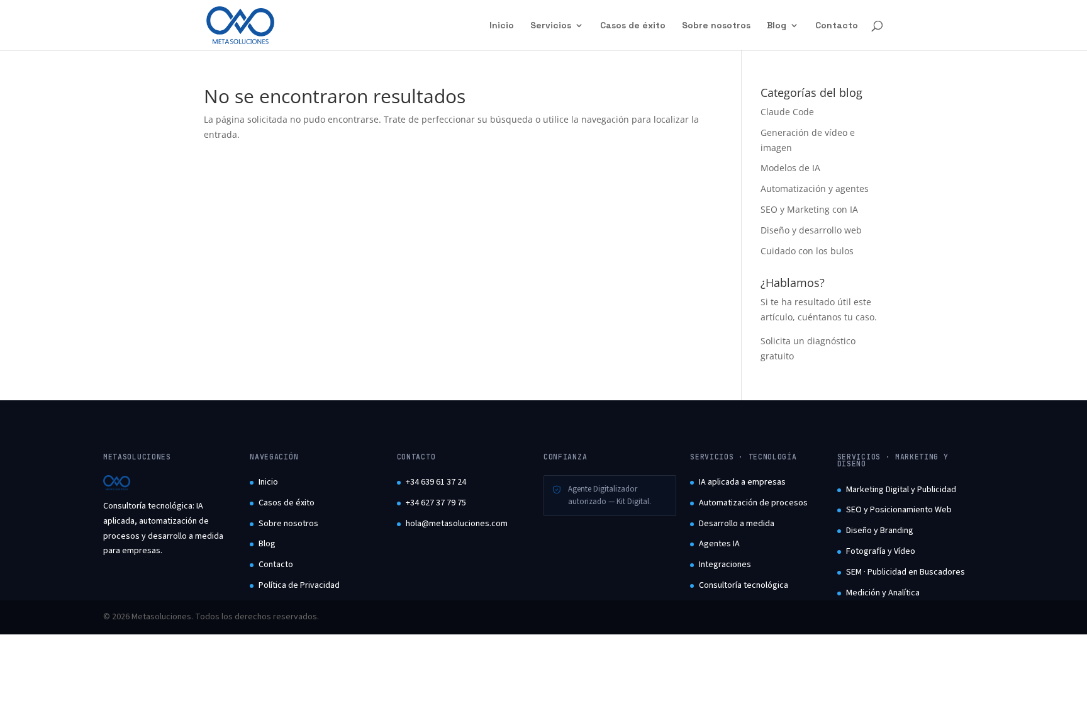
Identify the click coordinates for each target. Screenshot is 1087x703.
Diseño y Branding (879, 530)
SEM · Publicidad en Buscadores (905, 572)
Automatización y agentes (815, 188)
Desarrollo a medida (736, 523)
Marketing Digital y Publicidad (901, 489)
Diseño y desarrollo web (811, 230)
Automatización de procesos (753, 503)
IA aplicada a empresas (742, 482)
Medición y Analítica (883, 593)
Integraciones (725, 564)
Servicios (550, 26)
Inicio (501, 26)
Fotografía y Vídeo (880, 551)
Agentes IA (719, 543)
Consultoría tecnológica (743, 585)
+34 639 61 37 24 (436, 482)
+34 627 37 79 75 (436, 503)
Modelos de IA (790, 168)
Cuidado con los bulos (807, 251)
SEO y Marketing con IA (809, 209)
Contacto (836, 26)
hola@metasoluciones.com (457, 523)
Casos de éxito (633, 26)
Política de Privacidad (299, 585)
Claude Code (787, 112)
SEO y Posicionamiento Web (899, 509)
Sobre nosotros (716, 26)
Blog (776, 26)
